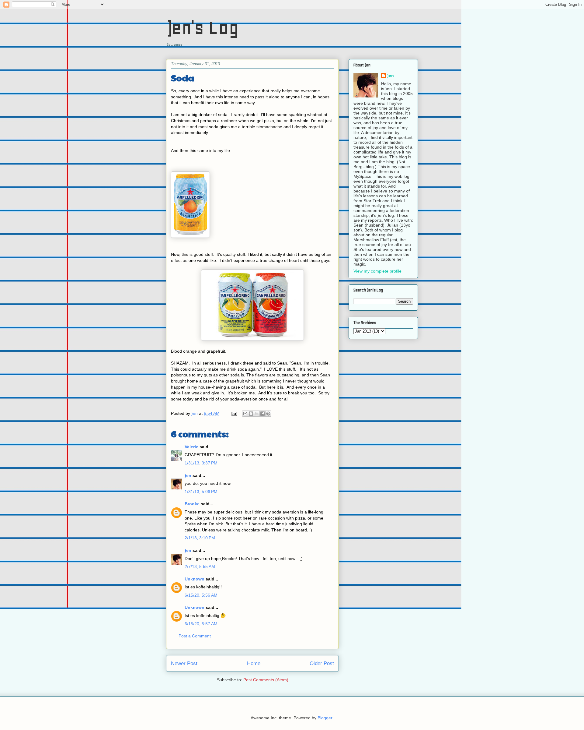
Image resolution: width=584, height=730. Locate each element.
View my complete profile (377, 271)
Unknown (194, 579)
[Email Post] (233, 413)
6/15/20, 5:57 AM (201, 623)
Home (253, 663)
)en (188, 475)
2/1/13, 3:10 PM (200, 537)
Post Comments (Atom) (265, 679)
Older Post (322, 663)
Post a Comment (195, 635)
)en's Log (202, 27)
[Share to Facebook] (262, 414)
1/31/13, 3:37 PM (201, 462)
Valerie (191, 446)
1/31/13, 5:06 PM (201, 491)
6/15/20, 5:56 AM (201, 595)
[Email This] (245, 414)
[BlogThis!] (251, 414)
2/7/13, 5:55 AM (200, 566)
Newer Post (184, 663)
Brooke (192, 503)
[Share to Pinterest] (268, 414)
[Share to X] (257, 414)
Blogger (325, 717)
